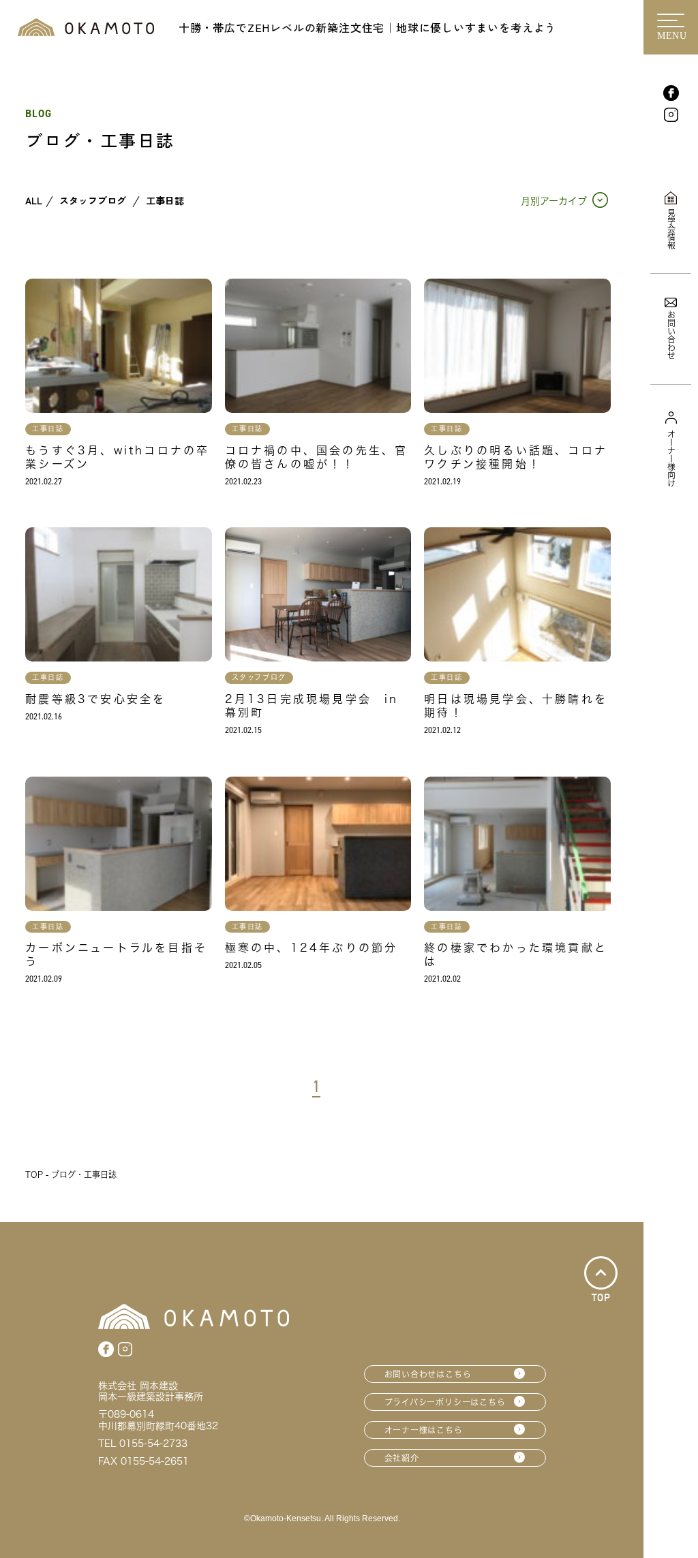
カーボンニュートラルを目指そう (116, 954)
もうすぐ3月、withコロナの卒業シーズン (117, 457)
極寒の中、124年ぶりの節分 (311, 947)
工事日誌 (165, 201)
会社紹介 (401, 1458)
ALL (33, 201)
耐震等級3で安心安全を (95, 699)
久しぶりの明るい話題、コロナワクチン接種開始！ (515, 457)
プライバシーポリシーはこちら (445, 1402)
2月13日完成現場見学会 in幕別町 (312, 706)
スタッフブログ (92, 201)
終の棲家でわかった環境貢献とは (515, 954)
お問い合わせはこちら (428, 1374)
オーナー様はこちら (423, 1430)
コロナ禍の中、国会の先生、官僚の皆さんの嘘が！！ (316, 457)
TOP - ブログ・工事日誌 (71, 1174)
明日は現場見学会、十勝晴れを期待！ (515, 706)
